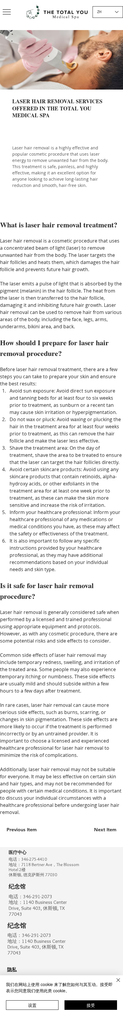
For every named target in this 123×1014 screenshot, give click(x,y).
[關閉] (114, 983)
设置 (32, 1005)
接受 (91, 1005)
